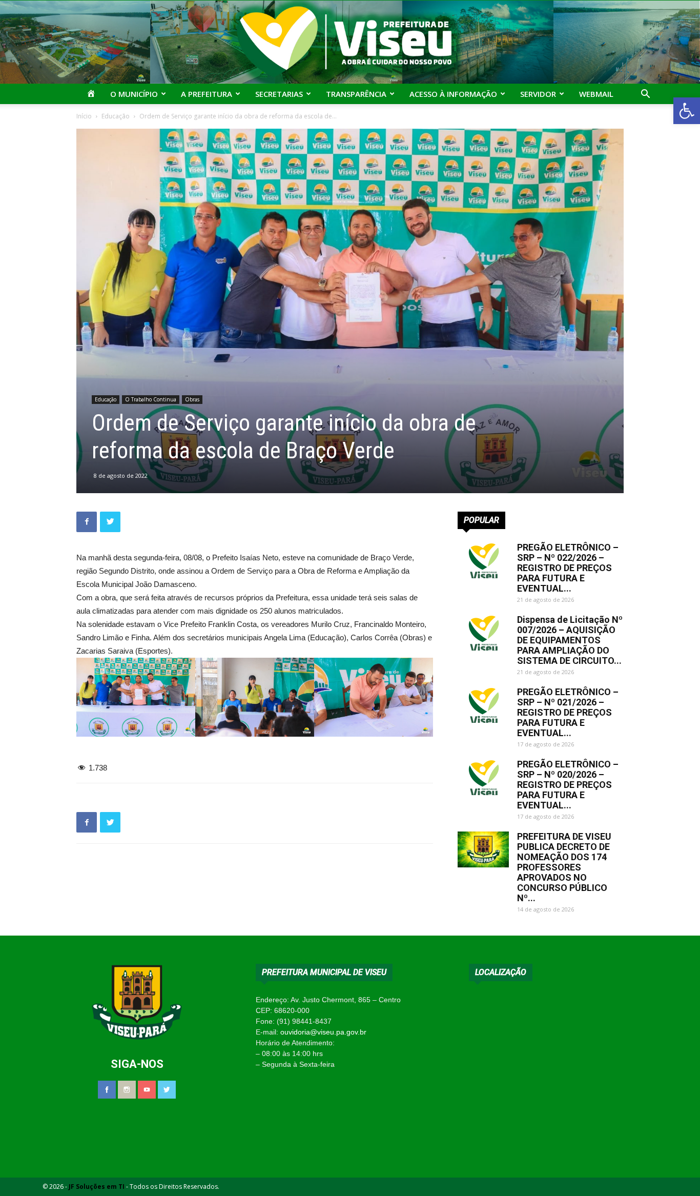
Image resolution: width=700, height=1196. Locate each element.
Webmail (596, 94)
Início (84, 116)
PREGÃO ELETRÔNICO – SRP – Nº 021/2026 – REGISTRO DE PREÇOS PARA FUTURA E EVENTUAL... (568, 712)
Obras (192, 399)
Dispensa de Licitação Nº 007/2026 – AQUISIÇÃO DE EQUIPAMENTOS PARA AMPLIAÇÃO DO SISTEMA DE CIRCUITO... (570, 640)
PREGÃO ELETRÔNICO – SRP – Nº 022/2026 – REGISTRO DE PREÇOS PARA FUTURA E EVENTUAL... (568, 568)
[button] (686, 110)
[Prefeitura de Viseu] (350, 42)
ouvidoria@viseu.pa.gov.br (323, 1032)
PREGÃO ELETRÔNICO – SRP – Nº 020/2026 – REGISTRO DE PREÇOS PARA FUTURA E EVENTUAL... (568, 784)
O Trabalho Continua (150, 399)
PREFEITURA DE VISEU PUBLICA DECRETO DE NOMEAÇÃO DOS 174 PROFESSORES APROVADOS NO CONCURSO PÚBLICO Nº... (564, 867)
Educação (115, 116)
